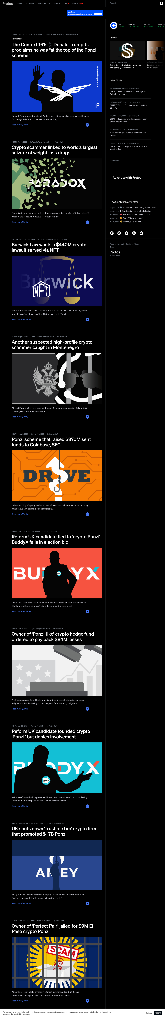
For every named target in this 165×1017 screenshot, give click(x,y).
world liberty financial (54, 29)
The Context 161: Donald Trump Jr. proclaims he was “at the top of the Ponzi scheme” (54, 44)
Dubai (42, 234)
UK (48, 136)
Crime (33, 331)
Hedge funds (40, 623)
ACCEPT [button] (158, 1013)
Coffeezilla (33, 136)
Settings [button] (149, 1013)
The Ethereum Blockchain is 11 (136, 209)
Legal (47, 234)
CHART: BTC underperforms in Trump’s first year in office (129, 142)
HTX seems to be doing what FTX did (139, 202)
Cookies (128, 238)
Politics (33, 526)
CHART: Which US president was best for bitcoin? (128, 101)
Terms (112, 241)
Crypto (33, 428)
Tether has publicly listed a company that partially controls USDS (126, 61)
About (112, 238)
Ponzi (44, 29)
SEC (42, 428)
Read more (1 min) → (21, 411)
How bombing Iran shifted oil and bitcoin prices (128, 128)
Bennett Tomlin (72, 29)
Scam (44, 136)
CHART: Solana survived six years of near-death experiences (128, 114)
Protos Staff (59, 136)
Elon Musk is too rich (131, 216)
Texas (48, 915)
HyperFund (35, 818)
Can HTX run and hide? (132, 213)
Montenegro (44, 331)
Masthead (120, 238)
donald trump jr (36, 29)
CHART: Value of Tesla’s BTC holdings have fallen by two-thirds (129, 87)
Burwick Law (35, 234)
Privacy (136, 238)
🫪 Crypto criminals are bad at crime (136, 206)
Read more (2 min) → (21, 119)
